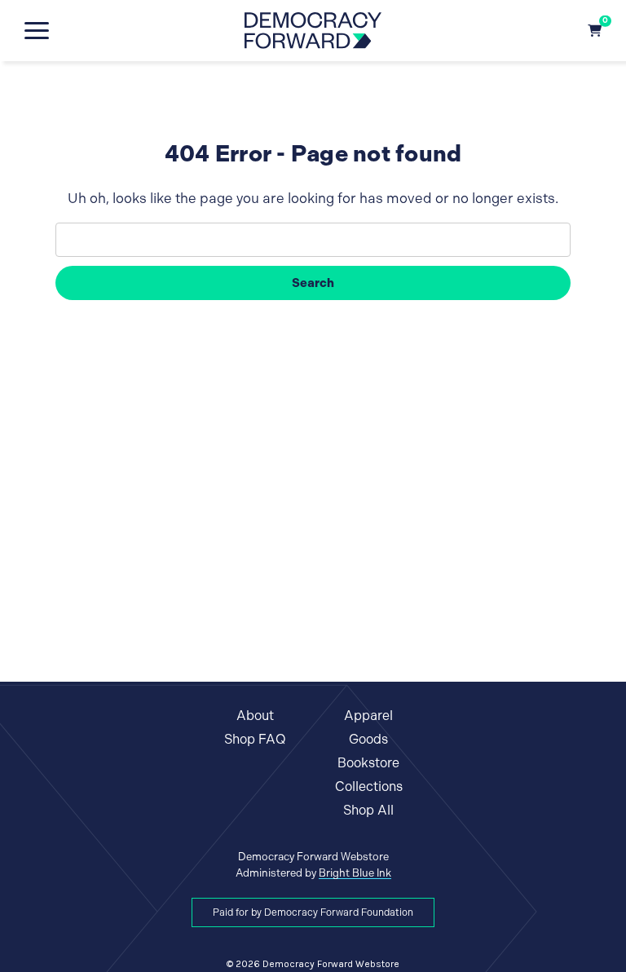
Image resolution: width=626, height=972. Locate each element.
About (255, 715)
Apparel (368, 715)
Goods (368, 739)
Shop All (368, 810)
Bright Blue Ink (355, 873)
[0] (595, 30)
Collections (369, 786)
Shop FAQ (255, 739)
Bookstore (368, 763)
